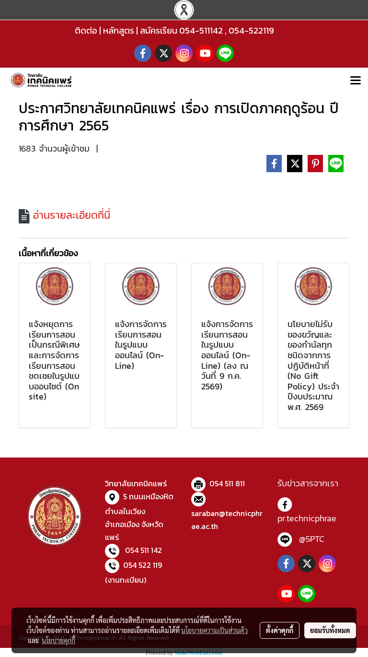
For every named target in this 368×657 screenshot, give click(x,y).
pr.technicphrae (306, 518)
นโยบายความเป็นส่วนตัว (214, 630)
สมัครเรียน (158, 30)
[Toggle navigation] (355, 81)
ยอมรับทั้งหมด (330, 630)
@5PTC (311, 538)
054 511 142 (143, 550)
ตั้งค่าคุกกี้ (279, 630)
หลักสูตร (118, 30)
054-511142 (201, 30)
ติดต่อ (86, 30)
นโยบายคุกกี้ (58, 640)
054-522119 (251, 30)
